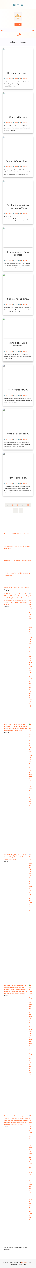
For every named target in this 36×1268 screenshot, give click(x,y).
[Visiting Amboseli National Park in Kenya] (9, 581)
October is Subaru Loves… (18, 161)
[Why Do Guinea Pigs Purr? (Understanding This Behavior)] (9, 567)
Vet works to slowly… (18, 389)
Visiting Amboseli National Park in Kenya (16, 587)
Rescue (24, 78)
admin (16, 78)
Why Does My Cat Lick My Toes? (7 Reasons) (17, 560)
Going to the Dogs (18, 117)
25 (28, 505)
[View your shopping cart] (18, 35)
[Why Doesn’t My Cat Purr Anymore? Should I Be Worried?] (9, 540)
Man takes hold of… (18, 477)
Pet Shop (24, 1262)
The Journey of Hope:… (18, 73)
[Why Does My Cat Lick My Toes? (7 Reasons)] (9, 554)
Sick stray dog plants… (18, 298)
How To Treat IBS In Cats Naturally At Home (17, 534)
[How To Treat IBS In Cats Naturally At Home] (9, 527)
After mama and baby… (18, 433)
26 (15, 510)
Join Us (18, 24)
